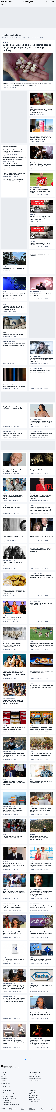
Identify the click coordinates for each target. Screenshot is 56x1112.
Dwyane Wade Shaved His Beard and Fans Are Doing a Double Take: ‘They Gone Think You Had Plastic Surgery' (13, 987)
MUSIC (25, 37)
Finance (42, 5)
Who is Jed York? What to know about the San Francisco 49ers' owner (41, 434)
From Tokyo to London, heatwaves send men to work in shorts (13, 837)
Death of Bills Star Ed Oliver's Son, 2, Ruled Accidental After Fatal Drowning (14, 892)
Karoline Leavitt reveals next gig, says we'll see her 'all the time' (41, 906)
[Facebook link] (2, 1086)
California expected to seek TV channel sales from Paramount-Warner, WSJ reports (39, 837)
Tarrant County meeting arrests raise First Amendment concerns (14, 174)
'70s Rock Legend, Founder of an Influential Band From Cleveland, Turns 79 (14, 564)
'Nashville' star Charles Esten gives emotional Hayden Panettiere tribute (14, 385)
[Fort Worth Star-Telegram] (28, 2)
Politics (15, 5)
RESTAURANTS (5, 37)
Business (5, 725)
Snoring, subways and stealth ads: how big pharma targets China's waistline (41, 728)
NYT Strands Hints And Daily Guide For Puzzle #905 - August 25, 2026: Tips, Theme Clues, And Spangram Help (14, 1000)
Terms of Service (51, 1109)
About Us (3, 1074)
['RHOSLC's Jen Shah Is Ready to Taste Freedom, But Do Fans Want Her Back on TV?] (41, 410)
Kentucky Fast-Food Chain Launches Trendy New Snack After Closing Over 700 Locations (14, 591)
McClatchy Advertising (7, 1093)
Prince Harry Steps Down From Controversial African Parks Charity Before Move (13, 865)
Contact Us (4, 1078)
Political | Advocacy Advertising (10, 1104)
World (4, 641)
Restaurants (21, 5)
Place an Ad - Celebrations (8, 1098)
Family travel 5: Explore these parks (40, 470)
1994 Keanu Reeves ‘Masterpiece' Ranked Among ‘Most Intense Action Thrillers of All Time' (13, 307)
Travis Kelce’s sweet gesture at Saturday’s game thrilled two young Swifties (40, 191)
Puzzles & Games (36, 1099)
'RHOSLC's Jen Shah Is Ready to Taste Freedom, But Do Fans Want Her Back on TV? (41, 422)
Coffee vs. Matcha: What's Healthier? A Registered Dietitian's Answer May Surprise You (41, 549)
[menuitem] (2, 5)
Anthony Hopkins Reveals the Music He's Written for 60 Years (13, 470)
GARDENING (40, 37)
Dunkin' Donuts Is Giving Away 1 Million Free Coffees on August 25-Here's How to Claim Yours (13, 810)
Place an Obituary (6, 1100)
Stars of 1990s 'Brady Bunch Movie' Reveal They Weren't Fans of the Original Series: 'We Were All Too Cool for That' (14, 673)
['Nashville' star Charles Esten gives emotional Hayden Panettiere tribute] (14, 374)
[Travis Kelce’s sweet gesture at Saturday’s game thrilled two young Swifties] (41, 179)
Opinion (27, 5)
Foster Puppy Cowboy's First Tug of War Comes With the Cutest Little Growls (40, 810)
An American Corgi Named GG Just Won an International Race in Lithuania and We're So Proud (41, 645)
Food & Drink (6, 588)
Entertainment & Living (36, 187)
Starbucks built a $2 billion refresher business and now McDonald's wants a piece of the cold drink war (41, 137)
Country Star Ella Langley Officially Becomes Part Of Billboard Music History (13, 933)
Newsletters (34, 1097)
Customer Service (34, 1074)
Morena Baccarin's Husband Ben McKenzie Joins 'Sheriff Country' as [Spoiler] (13, 496)
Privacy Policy (22, 1109)
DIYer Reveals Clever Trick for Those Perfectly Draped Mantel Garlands (40, 754)
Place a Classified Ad (7, 1096)
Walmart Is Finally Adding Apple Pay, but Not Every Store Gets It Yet (41, 960)
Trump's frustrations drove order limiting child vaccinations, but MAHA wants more (14, 782)
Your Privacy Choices (42, 1109)
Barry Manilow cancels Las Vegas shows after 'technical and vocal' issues (12, 408)
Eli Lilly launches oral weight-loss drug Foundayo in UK (14, 960)
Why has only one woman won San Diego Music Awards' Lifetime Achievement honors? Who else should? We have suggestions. (40, 1043)
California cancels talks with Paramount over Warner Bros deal (13, 333)
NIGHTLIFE (12, 37)
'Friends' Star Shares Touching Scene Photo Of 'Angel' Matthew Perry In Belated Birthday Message (13, 701)
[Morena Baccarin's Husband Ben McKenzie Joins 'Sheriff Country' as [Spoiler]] (14, 484)
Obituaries (36, 5)
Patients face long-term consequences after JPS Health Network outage (14, 158)
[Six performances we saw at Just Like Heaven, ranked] (41, 283)
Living (5, 42)
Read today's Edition (7, 1)
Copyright (3, 1108)
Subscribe (52, 1)
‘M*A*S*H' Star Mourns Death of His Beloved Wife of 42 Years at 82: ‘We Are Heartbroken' (41, 536)
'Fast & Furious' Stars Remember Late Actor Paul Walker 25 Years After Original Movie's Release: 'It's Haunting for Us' (41, 893)
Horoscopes (34, 1102)
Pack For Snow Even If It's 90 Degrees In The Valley (14, 269)
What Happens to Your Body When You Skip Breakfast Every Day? (41, 781)
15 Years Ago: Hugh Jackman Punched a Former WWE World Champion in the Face (41, 687)
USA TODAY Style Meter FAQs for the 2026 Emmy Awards (41, 603)
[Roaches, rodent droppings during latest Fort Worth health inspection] (41, 232)
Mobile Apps (34, 1095)
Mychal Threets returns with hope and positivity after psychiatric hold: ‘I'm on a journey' (14, 345)
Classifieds (47, 5)
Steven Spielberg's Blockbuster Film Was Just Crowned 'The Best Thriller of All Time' (14, 755)
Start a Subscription (34, 1076)
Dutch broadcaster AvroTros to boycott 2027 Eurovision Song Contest (41, 932)
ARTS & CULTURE (32, 37)
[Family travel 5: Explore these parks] (41, 459)
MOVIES (18, 37)
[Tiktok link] (9, 1086)
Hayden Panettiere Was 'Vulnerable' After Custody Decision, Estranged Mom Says (40, 496)
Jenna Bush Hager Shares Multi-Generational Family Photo (12, 618)
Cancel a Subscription (35, 1078)
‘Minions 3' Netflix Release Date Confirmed (39, 254)
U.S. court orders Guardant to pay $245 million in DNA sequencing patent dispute (14, 295)
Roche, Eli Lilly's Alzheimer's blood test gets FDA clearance (41, 986)
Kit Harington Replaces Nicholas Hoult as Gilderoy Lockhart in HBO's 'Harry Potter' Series (41, 359)
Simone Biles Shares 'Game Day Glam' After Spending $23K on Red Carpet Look (41, 1014)
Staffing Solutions (6, 1102)
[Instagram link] (7, 1086)
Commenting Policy (12, 1109)
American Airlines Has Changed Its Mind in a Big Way (13, 508)
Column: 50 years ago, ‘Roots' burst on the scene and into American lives (14, 535)
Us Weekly (5, 493)
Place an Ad (4, 1094)
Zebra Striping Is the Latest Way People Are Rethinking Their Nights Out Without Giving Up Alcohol (40, 164)
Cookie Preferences (32, 1109)
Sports (10, 5)
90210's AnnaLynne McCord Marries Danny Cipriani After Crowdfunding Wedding (40, 865)
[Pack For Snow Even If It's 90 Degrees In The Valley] (14, 258)
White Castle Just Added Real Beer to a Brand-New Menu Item (41, 671)
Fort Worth (33, 241)
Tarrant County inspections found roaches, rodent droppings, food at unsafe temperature (40, 218)
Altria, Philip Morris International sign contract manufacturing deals (14, 728)
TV (21, 37)
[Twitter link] (3, 1086)
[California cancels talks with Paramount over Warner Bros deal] (14, 322)
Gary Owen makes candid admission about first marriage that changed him (41, 576)
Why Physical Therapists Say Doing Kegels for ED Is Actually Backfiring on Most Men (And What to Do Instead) (41, 509)
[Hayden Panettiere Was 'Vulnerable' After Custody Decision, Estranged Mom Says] (41, 484)
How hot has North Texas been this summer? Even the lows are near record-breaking (13, 151)
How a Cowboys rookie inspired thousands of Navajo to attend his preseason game (13, 165)
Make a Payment (34, 1080)
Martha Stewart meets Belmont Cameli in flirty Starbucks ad (12, 434)
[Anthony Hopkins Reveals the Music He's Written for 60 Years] (14, 459)
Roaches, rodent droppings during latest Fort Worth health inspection (13, 180)
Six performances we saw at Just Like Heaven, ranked (41, 294)
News (6, 5)
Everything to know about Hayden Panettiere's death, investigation (13, 906)
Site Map (3, 1076)
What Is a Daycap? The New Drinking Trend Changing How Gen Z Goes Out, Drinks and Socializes (41, 110)
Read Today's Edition (37, 1093)
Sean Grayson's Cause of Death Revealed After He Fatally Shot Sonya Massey (14, 1042)
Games (31, 5)
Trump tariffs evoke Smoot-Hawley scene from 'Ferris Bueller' (40, 371)
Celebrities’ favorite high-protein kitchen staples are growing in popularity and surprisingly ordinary (27, 47)
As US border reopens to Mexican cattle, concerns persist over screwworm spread (12, 645)
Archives (3, 1080)
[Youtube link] (5, 1086)
